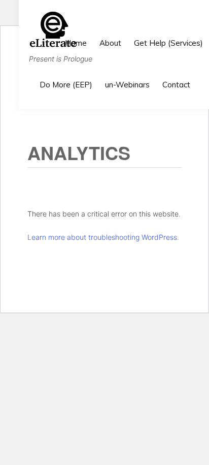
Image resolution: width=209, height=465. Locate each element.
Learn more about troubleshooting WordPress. (103, 237)
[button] (203, 72)
